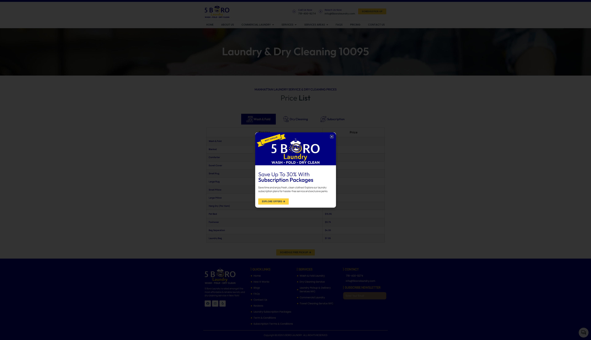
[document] (295, 170)
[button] (332, 136)
